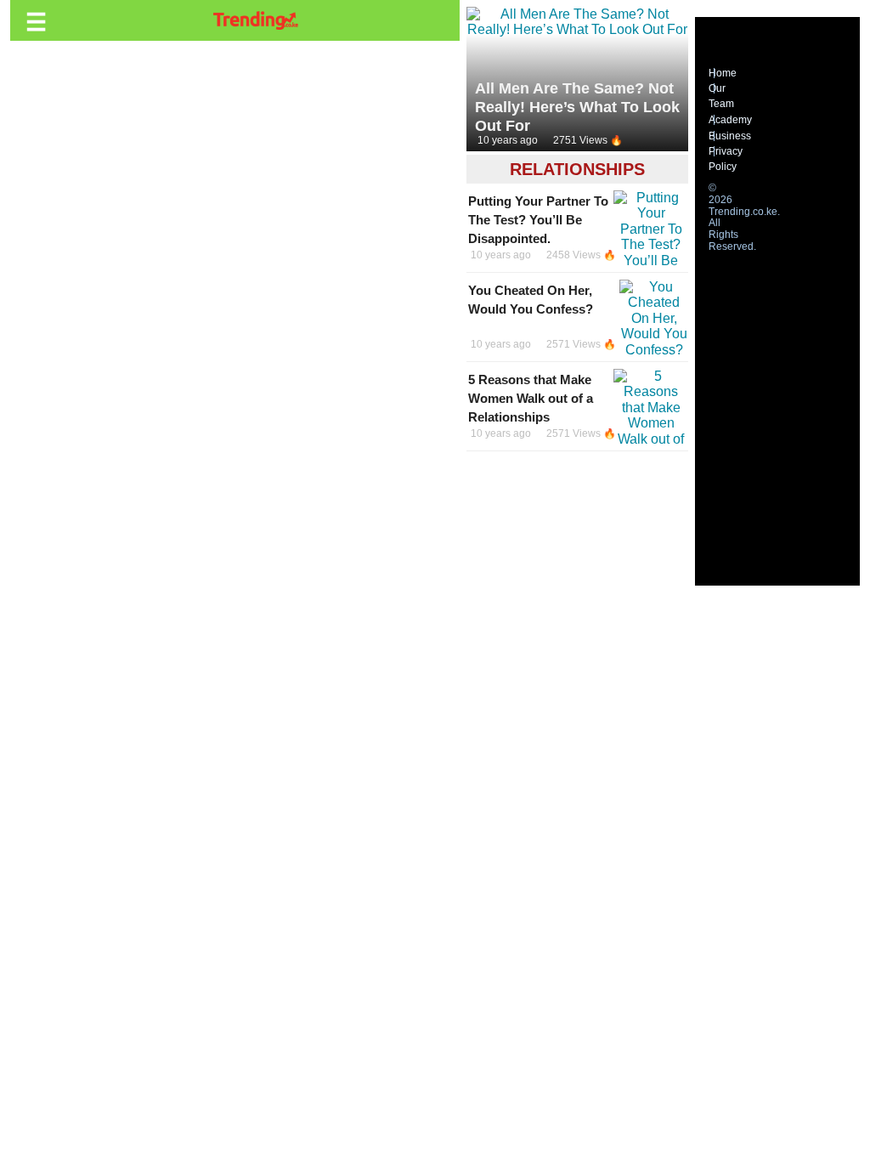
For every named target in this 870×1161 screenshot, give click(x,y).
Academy (730, 120)
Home (723, 73)
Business (730, 136)
